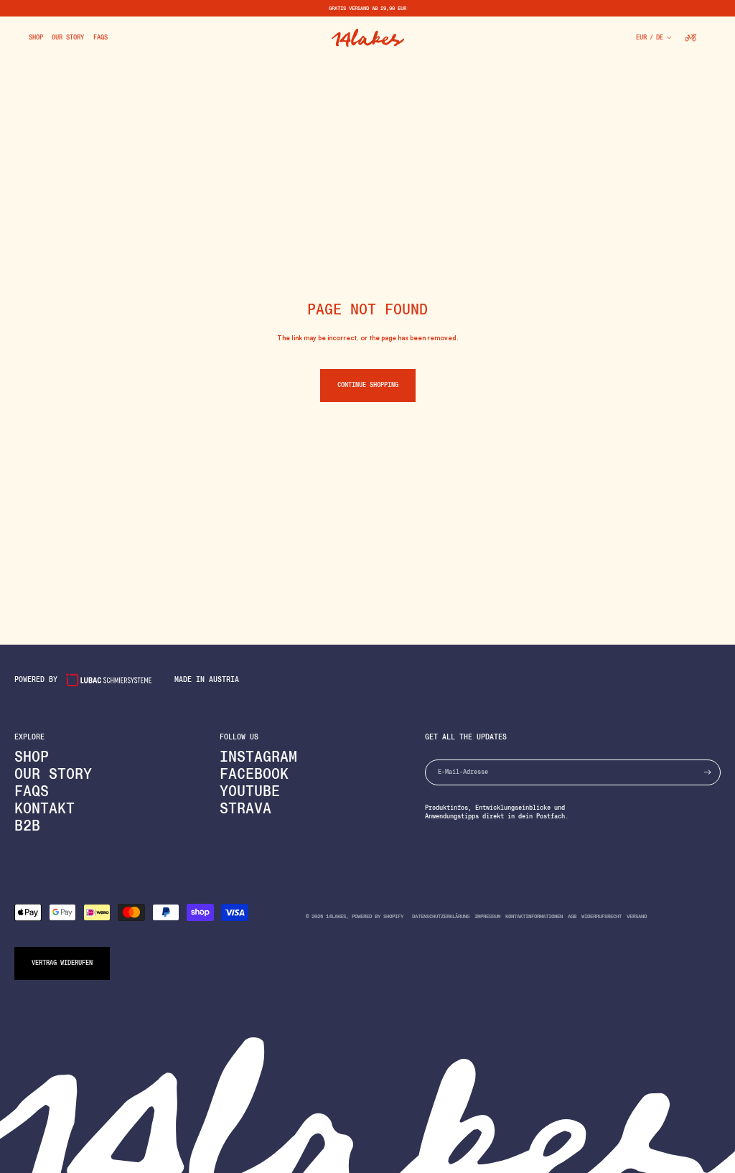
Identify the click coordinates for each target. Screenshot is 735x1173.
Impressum (487, 916)
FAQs (31, 791)
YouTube (250, 791)
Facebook (254, 773)
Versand (637, 916)
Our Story (53, 773)
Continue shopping (367, 384)
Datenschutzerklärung (440, 916)
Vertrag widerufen (62, 962)
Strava (245, 808)
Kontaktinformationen (534, 916)
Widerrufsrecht (601, 916)
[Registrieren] (707, 772)
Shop (31, 756)
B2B (27, 825)
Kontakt (44, 808)
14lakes (336, 916)
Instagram (258, 756)
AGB (572, 916)
